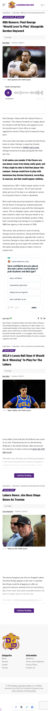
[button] (5, 5)
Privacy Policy (31, 691)
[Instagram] (41, 318)
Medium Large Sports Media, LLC (23, 686)
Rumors (20, 17)
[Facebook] (38, 318)
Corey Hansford (7, 511)
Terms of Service (17, 691)
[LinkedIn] (44, 318)
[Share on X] (21, 707)
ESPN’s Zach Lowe (31, 147)
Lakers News (9, 17)
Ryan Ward (5, 43)
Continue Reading (24, 475)
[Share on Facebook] (16, 707)
